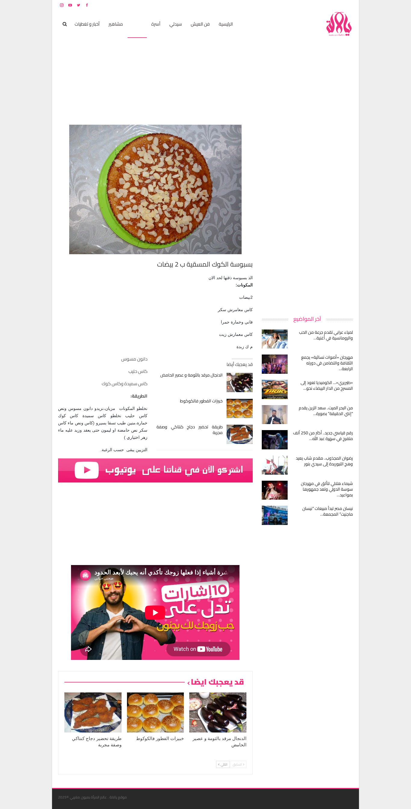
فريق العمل (331, 5)
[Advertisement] (308, 215)
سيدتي (175, 24)
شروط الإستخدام (295, 5)
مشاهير (116, 24)
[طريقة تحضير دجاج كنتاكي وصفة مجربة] (240, 434)
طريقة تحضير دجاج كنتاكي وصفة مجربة (189, 429)
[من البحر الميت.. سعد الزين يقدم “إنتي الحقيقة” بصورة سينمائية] (275, 414)
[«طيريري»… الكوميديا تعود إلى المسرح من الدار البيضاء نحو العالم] (275, 389)
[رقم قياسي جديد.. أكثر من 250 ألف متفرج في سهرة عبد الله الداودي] (275, 439)
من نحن (348, 5)
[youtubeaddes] (155, 470)
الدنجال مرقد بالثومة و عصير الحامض (191, 375)
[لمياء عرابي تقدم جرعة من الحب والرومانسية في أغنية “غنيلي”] (275, 339)
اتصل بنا (315, 5)
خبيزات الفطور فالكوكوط (201, 401)
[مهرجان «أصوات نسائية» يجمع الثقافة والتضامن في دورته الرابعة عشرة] (275, 364)
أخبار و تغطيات (87, 24)
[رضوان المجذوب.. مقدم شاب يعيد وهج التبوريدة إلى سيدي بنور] (275, 465)
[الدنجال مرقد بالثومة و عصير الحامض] (240, 382)
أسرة (155, 24)
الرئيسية (226, 24)
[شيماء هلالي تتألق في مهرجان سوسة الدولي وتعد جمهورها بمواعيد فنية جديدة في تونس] (275, 490)
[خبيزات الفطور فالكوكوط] (240, 408)
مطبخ (137, 24)
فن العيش (200, 24)
